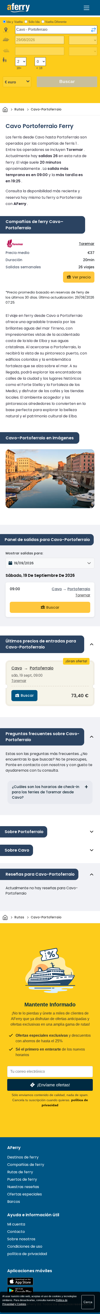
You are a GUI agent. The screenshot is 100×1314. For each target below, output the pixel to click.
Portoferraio (78, 589)
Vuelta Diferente (56, 22)
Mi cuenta (16, 1224)
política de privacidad (27, 1253)
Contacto (16, 1231)
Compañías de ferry (25, 1164)
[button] (50, 563)
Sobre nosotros (21, 1239)
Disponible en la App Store (20, 1281)
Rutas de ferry (20, 1172)
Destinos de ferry (23, 1157)
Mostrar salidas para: (24, 553)
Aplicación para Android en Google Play (20, 1291)
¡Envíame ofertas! (53, 1084)
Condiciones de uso (24, 1246)
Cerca (87, 1302)
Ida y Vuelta (15, 22)
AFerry (14, 1147)
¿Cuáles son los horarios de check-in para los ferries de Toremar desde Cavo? (45, 792)
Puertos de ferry (22, 1179)
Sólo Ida (34, 22)
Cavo (57, 589)
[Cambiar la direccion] (93, 30)
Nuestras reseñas (23, 1186)
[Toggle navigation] (86, 7)
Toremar (86, 243)
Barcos (13, 1201)
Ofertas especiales (24, 1194)
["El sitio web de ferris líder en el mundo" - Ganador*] (18, 8)
